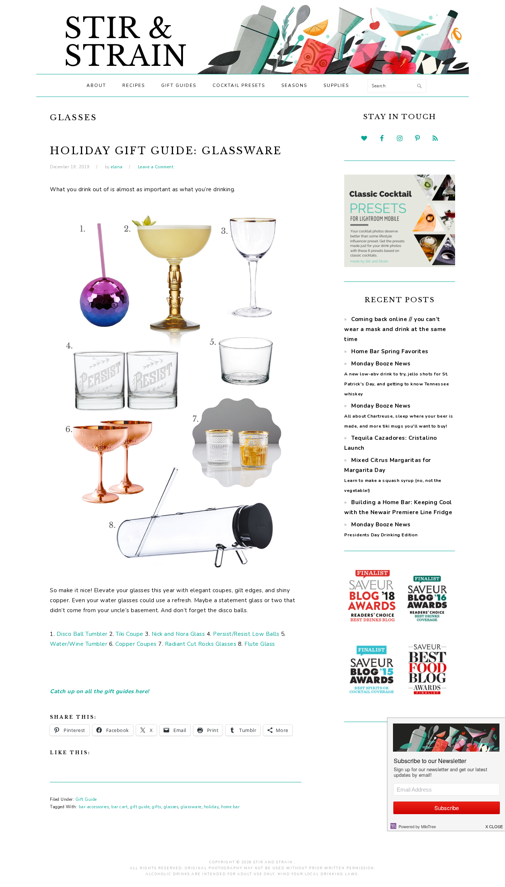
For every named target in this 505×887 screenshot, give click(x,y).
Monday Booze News (398, 415)
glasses (171, 807)
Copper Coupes (136, 644)
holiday (211, 807)
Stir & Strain (126, 42)
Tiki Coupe (129, 634)
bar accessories (94, 807)
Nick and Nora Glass (178, 634)
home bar (230, 807)
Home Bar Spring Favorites (389, 351)
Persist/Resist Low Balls (246, 634)
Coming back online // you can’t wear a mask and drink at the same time (395, 329)
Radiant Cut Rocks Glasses (201, 644)
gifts (156, 807)
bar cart (119, 807)
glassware (191, 807)
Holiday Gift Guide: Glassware (166, 151)
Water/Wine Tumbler (78, 644)
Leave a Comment (156, 167)
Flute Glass (259, 644)
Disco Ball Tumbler (82, 634)
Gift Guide (86, 799)
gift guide (139, 807)
